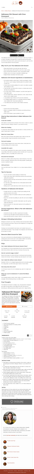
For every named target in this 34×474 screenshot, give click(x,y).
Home (2, 10)
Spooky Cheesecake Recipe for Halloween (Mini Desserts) (9, 408)
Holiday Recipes (8, 10)
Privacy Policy (6, 470)
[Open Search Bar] (32, 7)
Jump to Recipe (14, 55)
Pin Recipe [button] (25, 306)
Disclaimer (15, 470)
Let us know (16, 402)
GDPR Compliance (20, 470)
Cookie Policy (26, 470)
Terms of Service (10, 470)
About (29, 470)
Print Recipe (21, 55)
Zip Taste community (11, 435)
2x (29, 335)
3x (31, 335)
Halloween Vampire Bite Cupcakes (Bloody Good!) (8, 409)
